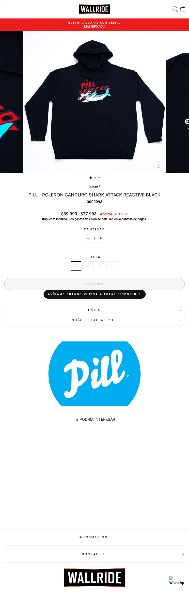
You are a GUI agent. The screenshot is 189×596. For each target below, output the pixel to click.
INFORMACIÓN (93, 537)
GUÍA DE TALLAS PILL (94, 320)
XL (112, 266)
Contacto (93, 554)
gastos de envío (86, 219)
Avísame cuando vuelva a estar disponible (94, 294)
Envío (94, 310)
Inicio (93, 186)
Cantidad (94, 229)
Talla (94, 257)
